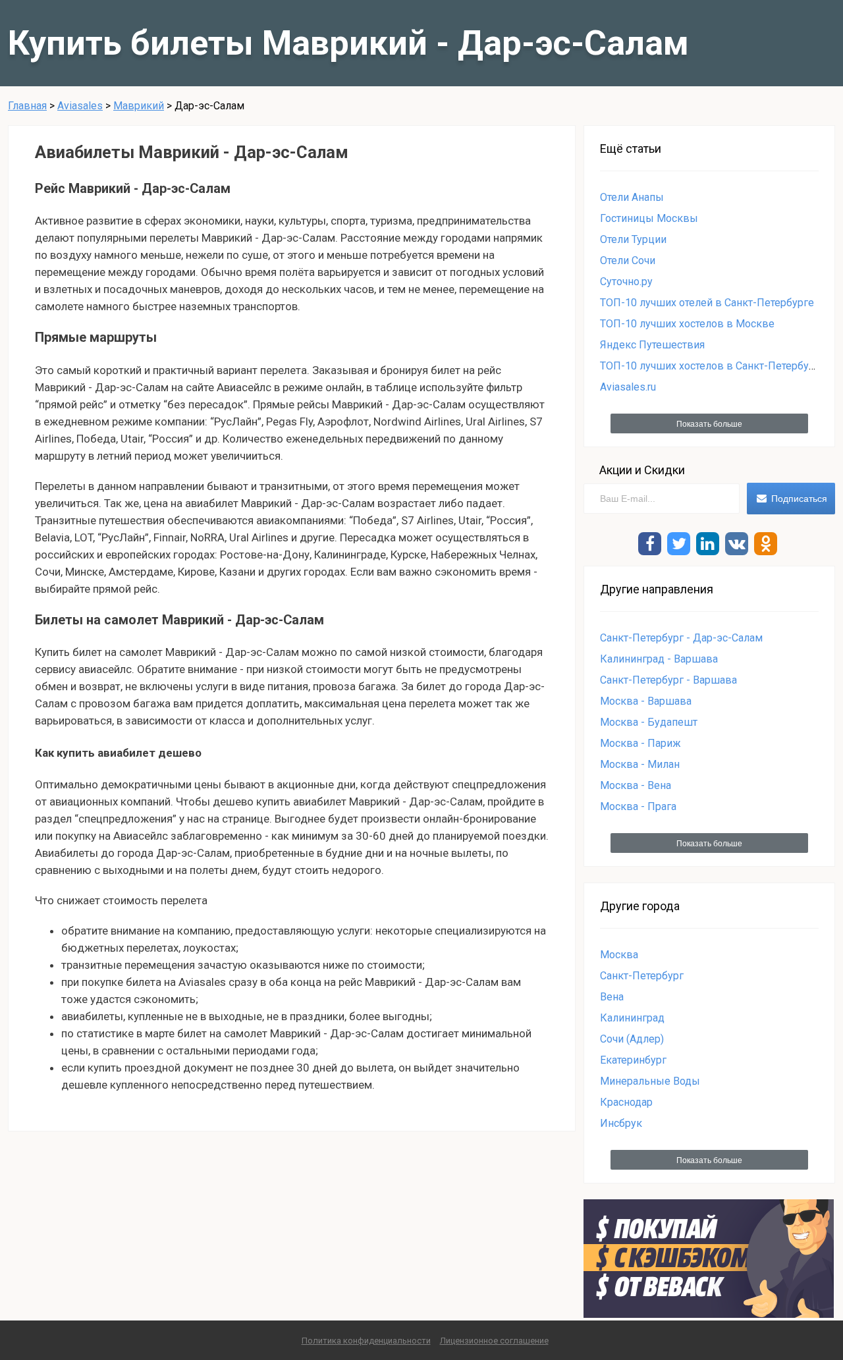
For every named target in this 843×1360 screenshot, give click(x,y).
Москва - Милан (640, 764)
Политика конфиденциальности (366, 1341)
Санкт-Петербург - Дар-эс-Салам (681, 638)
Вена (612, 997)
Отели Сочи (627, 260)
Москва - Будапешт (648, 722)
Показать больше (709, 424)
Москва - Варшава (646, 701)
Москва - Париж (640, 743)
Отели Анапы (632, 197)
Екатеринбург (633, 1060)
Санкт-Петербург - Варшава (668, 680)
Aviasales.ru (628, 387)
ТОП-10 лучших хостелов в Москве (687, 323)
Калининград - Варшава (659, 659)
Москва (619, 954)
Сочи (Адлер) (632, 1039)
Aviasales (80, 105)
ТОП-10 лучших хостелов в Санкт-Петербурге (712, 366)
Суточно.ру (626, 281)
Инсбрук (621, 1123)
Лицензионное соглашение (494, 1341)
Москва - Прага (638, 806)
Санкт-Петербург (642, 975)
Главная (27, 105)
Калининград (632, 1018)
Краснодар (626, 1102)
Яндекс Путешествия (652, 345)
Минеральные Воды (650, 1081)
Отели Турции (633, 239)
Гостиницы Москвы (649, 218)
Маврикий (138, 105)
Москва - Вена (635, 785)
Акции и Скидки (642, 470)
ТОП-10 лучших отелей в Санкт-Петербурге (707, 302)
